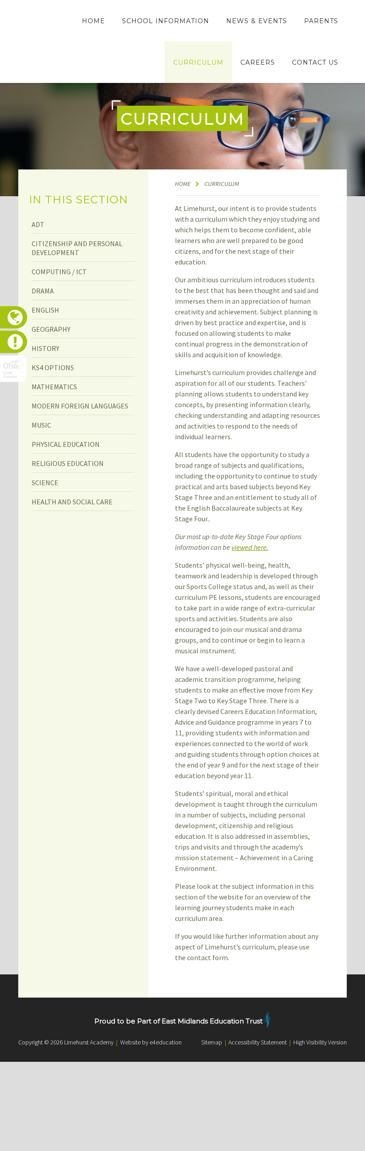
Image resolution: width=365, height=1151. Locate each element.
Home (183, 184)
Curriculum (221, 184)
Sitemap (211, 1042)
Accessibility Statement (257, 1042)
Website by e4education (151, 1042)
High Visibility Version (320, 1042)
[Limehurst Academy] (39, 41)
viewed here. (249, 547)
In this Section (78, 199)
